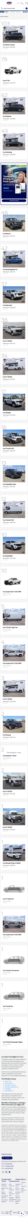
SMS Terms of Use (23, 1190)
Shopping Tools (5, 1180)
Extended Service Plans (18, 1201)
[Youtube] (9, 1172)
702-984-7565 (10, 1166)
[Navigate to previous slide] (1, 12)
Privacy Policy (7, 1212)
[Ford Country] (9, 3)
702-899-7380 (9, 1168)
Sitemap (15, 1212)
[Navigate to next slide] (27, 12)
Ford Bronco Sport (10, 1085)
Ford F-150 (8, 1081)
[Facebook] (3, 1172)
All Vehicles (12, 1180)
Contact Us (8, 1158)
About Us (23, 1186)
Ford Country (3, 1212)
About (23, 1179)
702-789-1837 (8, 1163)
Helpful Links (18, 1180)
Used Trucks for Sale (11, 1193)
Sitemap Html (19, 1212)
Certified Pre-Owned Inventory (12, 1199)
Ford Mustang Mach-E (11, 1087)
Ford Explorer (9, 1083)
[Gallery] (14, 12)
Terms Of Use (11, 1212)
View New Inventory (14, 200)
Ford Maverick (9, 1091)
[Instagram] (6, 1172)
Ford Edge (8, 1089)
